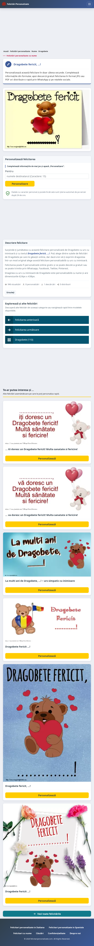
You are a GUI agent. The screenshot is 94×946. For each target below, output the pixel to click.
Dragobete (43, 51)
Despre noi (75, 933)
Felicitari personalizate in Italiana (27, 927)
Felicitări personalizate (20, 51)
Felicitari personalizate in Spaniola (66, 927)
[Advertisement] (47, 29)
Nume (34, 51)
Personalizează (47, 458)
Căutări (40, 933)
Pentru (9, 171)
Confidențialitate (56, 933)
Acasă (6, 51)
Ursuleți (10, 292)
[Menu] (89, 4)
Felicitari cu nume (22, 933)
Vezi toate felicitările (49, 913)
